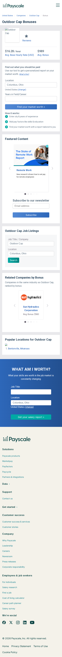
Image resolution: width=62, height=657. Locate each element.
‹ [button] (10, 168)
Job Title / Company (18, 239)
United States (7, 16)
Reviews (26, 40)
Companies (21, 16)
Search (13, 260)
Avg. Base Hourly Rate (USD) (19, 55)
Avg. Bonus (43, 55)
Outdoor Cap (34, 16)
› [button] (52, 168)
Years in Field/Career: (16, 94)
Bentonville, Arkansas (19, 348)
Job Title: (15, 386)
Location (12, 249)
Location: (9, 80)
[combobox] (31, 84)
